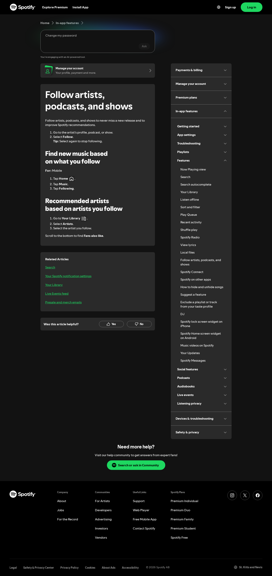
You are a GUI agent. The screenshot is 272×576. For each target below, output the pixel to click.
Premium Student (183, 528)
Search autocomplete (195, 184)
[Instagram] (232, 495)
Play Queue (188, 214)
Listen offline (189, 199)
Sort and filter (190, 207)
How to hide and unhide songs (201, 287)
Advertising (103, 519)
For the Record (67, 519)
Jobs (60, 510)
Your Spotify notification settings (68, 276)
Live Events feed (56, 293)
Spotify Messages (192, 360)
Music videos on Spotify (197, 345)
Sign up (230, 7)
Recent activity (191, 222)
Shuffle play (189, 229)
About (61, 501)
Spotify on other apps (195, 279)
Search (50, 267)
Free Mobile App (145, 519)
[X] (245, 495)
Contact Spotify (144, 528)
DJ (182, 314)
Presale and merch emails (63, 302)
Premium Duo (180, 510)
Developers (103, 510)
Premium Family (182, 519)
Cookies (90, 568)
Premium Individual (184, 501)
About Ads (108, 568)
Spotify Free (179, 537)
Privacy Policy (69, 568)
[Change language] (218, 7)
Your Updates (190, 353)
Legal (13, 568)
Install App (80, 7)
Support (139, 501)
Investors (101, 528)
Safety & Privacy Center (38, 568)
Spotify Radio (190, 237)
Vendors (101, 537)
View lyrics (188, 245)
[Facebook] (257, 495)
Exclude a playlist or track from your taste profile (198, 304)
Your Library (54, 285)
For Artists (102, 501)
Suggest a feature (193, 294)
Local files (187, 252)
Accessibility (130, 568)
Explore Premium (55, 7)
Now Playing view (193, 169)
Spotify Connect (191, 272)
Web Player (141, 510)
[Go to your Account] (149, 70)
